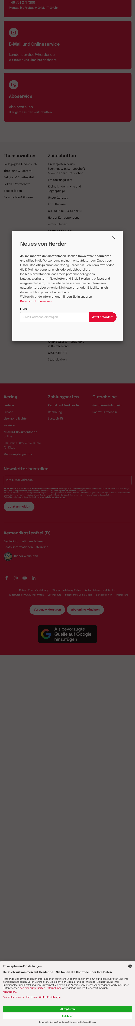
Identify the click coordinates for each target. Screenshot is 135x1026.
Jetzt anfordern (102, 317)
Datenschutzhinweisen (36, 301)
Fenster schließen (114, 237)
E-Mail (23, 309)
